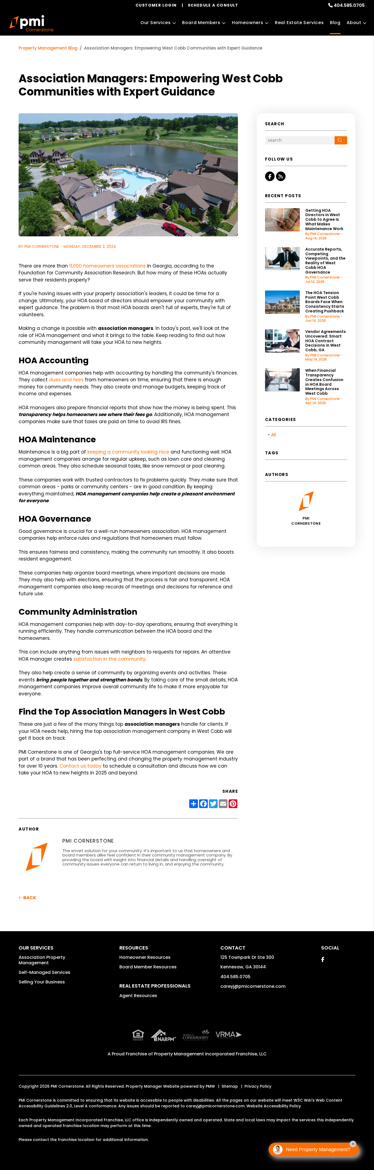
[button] (270, 176)
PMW (210, 1086)
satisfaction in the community (109, 659)
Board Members (201, 22)
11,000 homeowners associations (107, 266)
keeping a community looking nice (128, 452)
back (29, 898)
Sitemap (229, 1086)
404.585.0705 (349, 5)
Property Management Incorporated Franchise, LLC (210, 1054)
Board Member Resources (148, 967)
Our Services (155, 22)
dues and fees (66, 379)
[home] (31, 23)
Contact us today (80, 766)
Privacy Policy (257, 1086)
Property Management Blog (48, 48)
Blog (335, 22)
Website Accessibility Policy (273, 1106)
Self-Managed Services (44, 972)
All (273, 435)
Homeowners (247, 22)
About (354, 22)
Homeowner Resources (145, 957)
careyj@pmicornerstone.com (253, 986)
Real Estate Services (299, 22)
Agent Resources (138, 995)
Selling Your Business (42, 982)
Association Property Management (42, 960)
